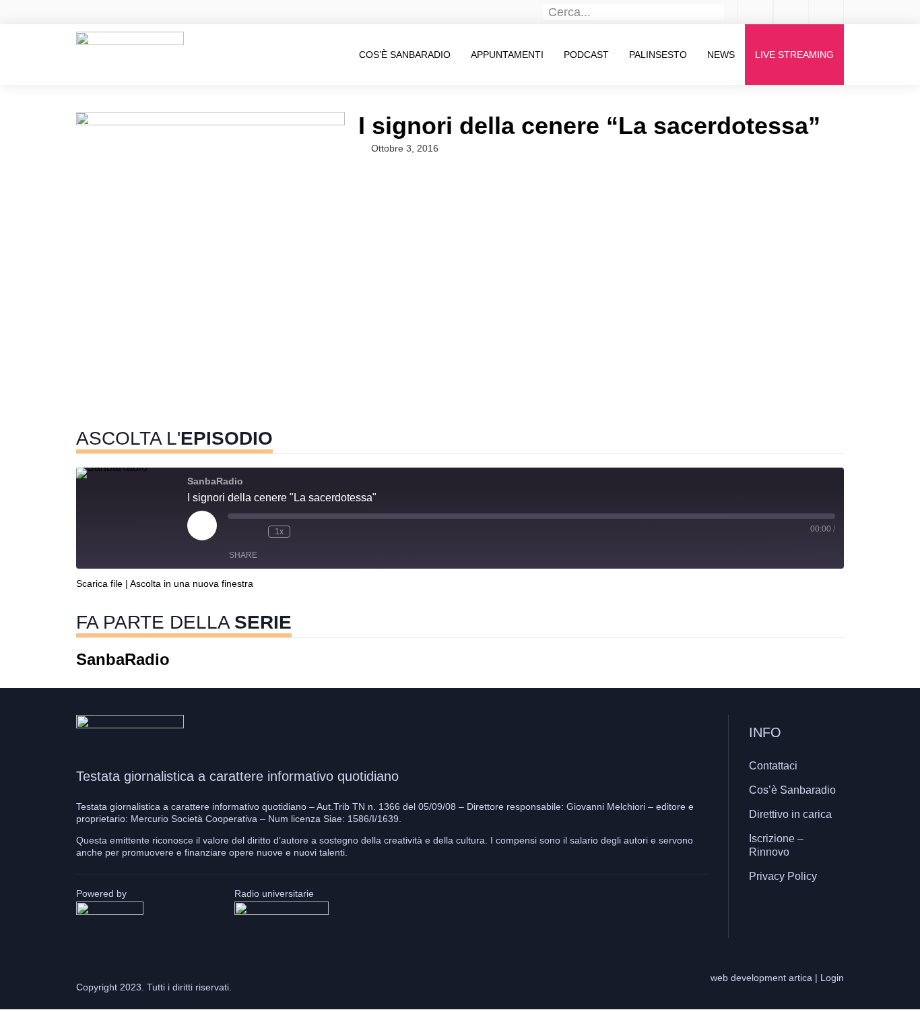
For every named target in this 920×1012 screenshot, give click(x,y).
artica (800, 977)
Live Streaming (794, 54)
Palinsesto (658, 54)
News (721, 54)
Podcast (586, 54)
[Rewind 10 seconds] (254, 531)
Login (832, 977)
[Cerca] (716, 12)
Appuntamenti (507, 54)
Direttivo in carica (790, 814)
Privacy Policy (783, 876)
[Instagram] (793, 915)
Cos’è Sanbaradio (405, 54)
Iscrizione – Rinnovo (776, 845)
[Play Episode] (202, 525)
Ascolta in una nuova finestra (191, 583)
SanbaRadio (123, 659)
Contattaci (773, 765)
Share (243, 555)
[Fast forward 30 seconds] (303, 531)
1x (279, 531)
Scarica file (99, 583)
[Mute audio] (234, 532)
